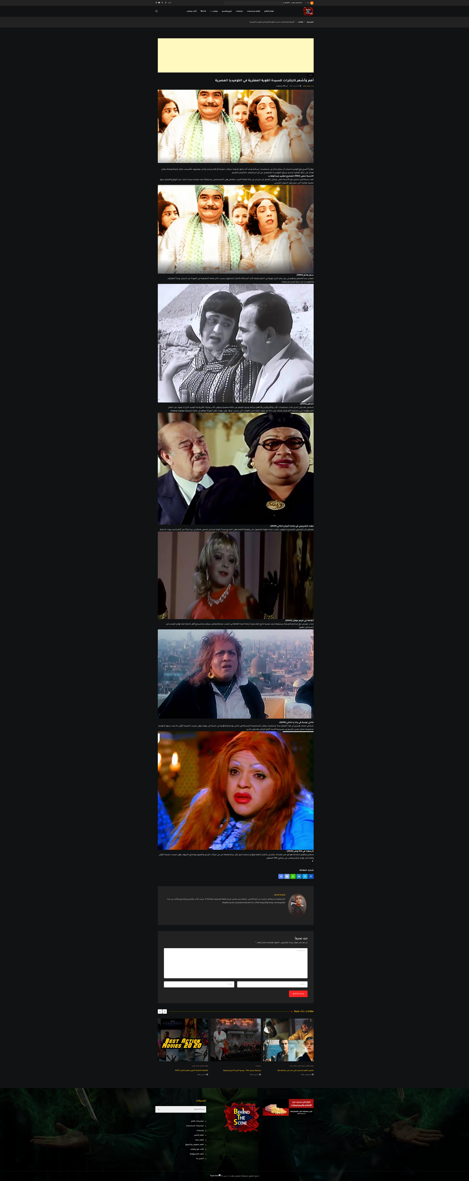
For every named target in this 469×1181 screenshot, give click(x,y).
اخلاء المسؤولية (197, 1154)
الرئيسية (310, 22)
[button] (164, 1011)
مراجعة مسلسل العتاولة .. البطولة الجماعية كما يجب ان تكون (279, 3)
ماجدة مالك (306, 86)
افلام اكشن (301, 1066)
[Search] (156, 11)
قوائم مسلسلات (253, 11)
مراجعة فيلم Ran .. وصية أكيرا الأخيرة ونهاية (242, 1071)
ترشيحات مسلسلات (195, 1126)
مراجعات (239, 11)
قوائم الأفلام (269, 11)
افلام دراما (293, 1066)
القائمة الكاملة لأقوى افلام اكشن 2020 (191, 1071)
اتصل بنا (200, 1159)
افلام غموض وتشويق (194, 1145)
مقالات (215, 11)
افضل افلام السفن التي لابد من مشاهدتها (295, 1071)
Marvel (203, 11)
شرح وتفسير (227, 11)
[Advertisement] (240, 55)
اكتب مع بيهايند (197, 1149)
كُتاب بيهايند (192, 11)
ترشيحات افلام (197, 1121)
